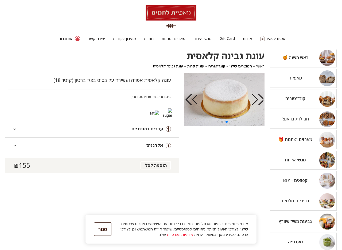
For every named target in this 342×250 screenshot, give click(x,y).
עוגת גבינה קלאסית (168, 66)
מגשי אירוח (202, 38)
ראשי (260, 66)
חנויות (149, 38)
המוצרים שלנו (241, 66)
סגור (102, 229)
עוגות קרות (195, 66)
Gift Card (227, 38)
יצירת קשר (96, 38)
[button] (69, 38)
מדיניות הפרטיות (180, 234)
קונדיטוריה (216, 66)
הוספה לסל (156, 165)
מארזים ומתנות (173, 38)
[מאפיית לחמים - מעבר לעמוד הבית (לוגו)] (171, 16)
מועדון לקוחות (124, 38)
